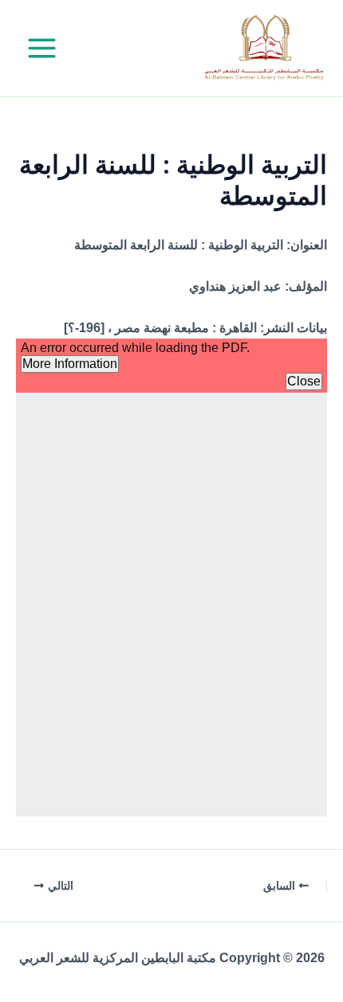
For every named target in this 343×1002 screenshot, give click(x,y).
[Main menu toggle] (42, 48)
